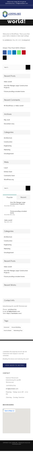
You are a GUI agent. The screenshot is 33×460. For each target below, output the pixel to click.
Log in (6, 168)
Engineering (7, 146)
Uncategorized (26, 40)
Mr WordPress (8, 106)
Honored (6, 327)
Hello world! (8, 82)
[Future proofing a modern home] (6, 211)
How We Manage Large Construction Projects (17, 203)
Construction (8, 142)
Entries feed (8, 172)
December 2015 (9, 124)
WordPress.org (9, 179)
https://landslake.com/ (14, 313)
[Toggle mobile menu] (29, 14)
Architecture (8, 138)
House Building (16, 327)
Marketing (7, 150)
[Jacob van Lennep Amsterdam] (12, 292)
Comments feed (9, 175)
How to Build (7, 330)
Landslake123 (8, 40)
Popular (10, 197)
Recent (23, 197)
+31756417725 (12, 309)
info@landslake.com (22, 3)
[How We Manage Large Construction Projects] (6, 202)
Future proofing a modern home (14, 91)
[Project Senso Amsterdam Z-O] (6, 292)
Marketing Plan (18, 330)
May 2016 (7, 120)
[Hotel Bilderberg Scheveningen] (19, 292)
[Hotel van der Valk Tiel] (26, 292)
